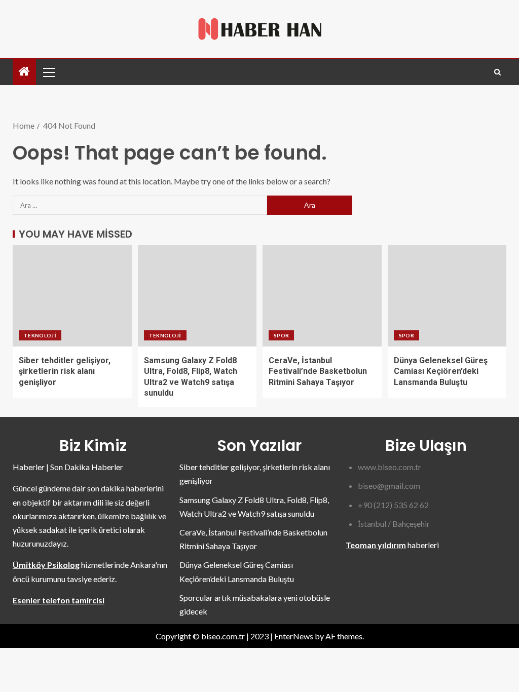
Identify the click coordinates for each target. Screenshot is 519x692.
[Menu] (48, 72)
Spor (281, 335)
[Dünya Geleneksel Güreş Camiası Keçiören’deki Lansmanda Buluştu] (447, 296)
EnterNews (293, 636)
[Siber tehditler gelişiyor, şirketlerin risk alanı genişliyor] (72, 296)
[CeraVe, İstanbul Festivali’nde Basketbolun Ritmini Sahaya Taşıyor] (322, 296)
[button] (48, 72)
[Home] (24, 71)
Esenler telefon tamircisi (58, 600)
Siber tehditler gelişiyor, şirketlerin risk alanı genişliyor (64, 371)
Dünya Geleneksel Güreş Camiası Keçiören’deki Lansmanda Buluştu (441, 371)
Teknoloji (40, 335)
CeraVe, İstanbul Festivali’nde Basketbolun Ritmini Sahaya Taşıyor (318, 371)
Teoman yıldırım (376, 545)
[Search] (497, 72)
